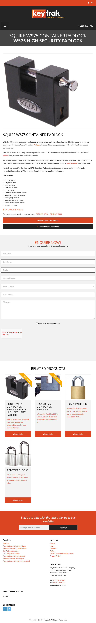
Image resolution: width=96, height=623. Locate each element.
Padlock (37, 145)
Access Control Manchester (14, 556)
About (52, 543)
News (52, 546)
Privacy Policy (55, 556)
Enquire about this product (48, 220)
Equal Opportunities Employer (61, 553)
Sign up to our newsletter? (49, 323)
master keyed (72, 163)
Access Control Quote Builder (15, 548)
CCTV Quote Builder (11, 553)
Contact (53, 548)
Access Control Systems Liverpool (16, 561)
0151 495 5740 (42, 214)
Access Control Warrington (13, 558)
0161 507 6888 (56, 214)
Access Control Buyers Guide (14, 546)
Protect (6, 543)
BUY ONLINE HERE (13, 209)
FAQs (52, 551)
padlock (6, 155)
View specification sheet (48, 226)
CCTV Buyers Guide (11, 551)
